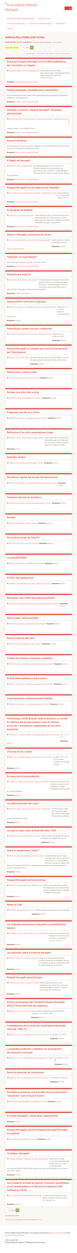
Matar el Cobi (14, 904)
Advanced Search (66, 8)
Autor (43, 53)
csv (11, 1219)
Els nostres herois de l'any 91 (23, 537)
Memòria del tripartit (19, 274)
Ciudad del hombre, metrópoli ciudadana (30, 658)
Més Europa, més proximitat (22, 618)
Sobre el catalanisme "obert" (23, 850)
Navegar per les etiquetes (42, 42)
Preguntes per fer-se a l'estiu (23, 412)
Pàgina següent (32, 47)
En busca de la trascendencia (23, 776)
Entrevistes (25, 293)
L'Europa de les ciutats (19, 751)
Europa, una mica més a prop (23, 392)
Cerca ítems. (57, 42)
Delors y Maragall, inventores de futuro (29, 234)
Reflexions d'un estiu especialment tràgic (30, 432)
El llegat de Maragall (18, 160)
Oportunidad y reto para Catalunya (26, 301)
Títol (38, 53)
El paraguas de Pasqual (19, 210)
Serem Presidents (17, 140)
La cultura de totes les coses (22, 803)
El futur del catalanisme (20, 577)
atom (7, 1219)
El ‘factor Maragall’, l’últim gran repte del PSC (32, 1115)
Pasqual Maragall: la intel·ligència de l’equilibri (33, 187)
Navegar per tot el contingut (18, 42)
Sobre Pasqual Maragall (29, 82)
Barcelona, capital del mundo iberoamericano (32, 477)
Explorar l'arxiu (43, 18)
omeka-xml (34, 1219)
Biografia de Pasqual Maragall (40, 23)
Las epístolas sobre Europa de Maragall (29, 952)
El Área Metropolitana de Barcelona (27, 678)
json (28, 1219)
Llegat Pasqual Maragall (57, 1233)
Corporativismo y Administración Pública (29, 698)
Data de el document (62, 53)
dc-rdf (15, 1219)
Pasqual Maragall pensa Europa (24, 977)
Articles (18, 82)
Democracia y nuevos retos (22, 372)
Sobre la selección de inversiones (25, 1072)
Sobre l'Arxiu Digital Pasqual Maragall (20, 18)
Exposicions (60, 23)
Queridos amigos (16, 457)
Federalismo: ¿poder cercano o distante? (29, 328)
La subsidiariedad (16, 557)
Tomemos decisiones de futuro (24, 497)
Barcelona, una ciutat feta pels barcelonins (31, 597)
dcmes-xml (22, 1219)
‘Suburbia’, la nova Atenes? (22, 257)
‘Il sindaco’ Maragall (18, 1153)
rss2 (40, 1219)
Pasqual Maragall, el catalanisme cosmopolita (32, 90)
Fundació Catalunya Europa (14, 1235)
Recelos (11, 517)
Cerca (70, 8)
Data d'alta (49, 53)
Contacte (10, 28)
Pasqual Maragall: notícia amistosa (26, 880)
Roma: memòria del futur (21, 638)
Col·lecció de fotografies (15, 23)
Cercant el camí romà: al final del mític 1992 (31, 830)
